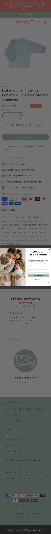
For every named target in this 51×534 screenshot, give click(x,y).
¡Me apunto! (38, 275)
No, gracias (38, 279)
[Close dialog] (49, 250)
